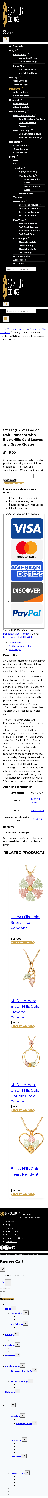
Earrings (9, 1334)
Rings (8, 1309)
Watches (17, 197)
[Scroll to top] (2, 1283)
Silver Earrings (20, 84)
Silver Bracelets (21, 107)
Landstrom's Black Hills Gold (18, 637)
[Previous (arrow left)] (1, 1291)
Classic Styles (18, 1473)
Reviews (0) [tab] (15, 649)
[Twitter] (10, 1249)
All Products (16, 46)
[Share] (6, 1288)
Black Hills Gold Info (31, 1218)
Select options (20, 942)
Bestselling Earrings (29, 212)
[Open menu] (6, 319)
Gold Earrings (20, 81)
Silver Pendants (21, 96)
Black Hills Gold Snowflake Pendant (25, 922)
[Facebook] (2, 1249)
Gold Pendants (20, 92)
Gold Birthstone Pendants (32, 119)
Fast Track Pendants (29, 230)
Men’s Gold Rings (27, 69)
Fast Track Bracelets (29, 223)
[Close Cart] (2, 1269)
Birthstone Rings (19, 1381)
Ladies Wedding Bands (32, 181)
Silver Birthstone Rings (30, 137)
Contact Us (11, 1228)
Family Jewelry (12, 1366)
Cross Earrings (20, 149)
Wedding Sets (26, 193)
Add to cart (10, 480)
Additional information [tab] (20, 646)
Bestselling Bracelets (29, 208)
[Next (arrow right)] (4, 1291)
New (15, 160)
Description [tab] (15, 642)
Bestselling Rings (27, 215)
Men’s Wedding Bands (32, 188)
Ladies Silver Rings (28, 61)
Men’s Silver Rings (28, 73)
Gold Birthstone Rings (30, 134)
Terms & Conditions (14, 1238)
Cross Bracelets (21, 145)
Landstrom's (37, 810)
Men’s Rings (17, 1324)
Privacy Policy (12, 1235)
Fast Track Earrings (28, 227)
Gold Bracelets (20, 103)
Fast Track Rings (27, 234)
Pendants (8, 634)
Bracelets (10, 1356)
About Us (10, 1221)
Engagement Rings (28, 171)
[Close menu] (0, 1295)
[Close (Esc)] (9, 1288)
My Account (7, 1299)
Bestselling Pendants (30, 205)
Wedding (15, 1416)
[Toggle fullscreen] (4, 1288)
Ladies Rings (17, 1313)
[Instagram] (6, 1249)
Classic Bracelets (27, 242)
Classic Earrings (27, 245)
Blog (8, 1224)
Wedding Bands (24, 1423)
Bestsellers (16, 1440)
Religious (10, 1392)
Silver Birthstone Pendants (27, 124)
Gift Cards (18, 263)
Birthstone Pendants (21, 1371)
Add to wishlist (13, 483)
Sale (15, 164)
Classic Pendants (27, 249)
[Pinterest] (13, 1249)
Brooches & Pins (21, 256)
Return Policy (12, 1231)
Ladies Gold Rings (28, 58)
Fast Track (16, 1457)
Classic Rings (25, 252)
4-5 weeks (36, 819)
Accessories (19, 260)
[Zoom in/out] (1, 1288)
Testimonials (11, 1242)
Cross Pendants (21, 152)
